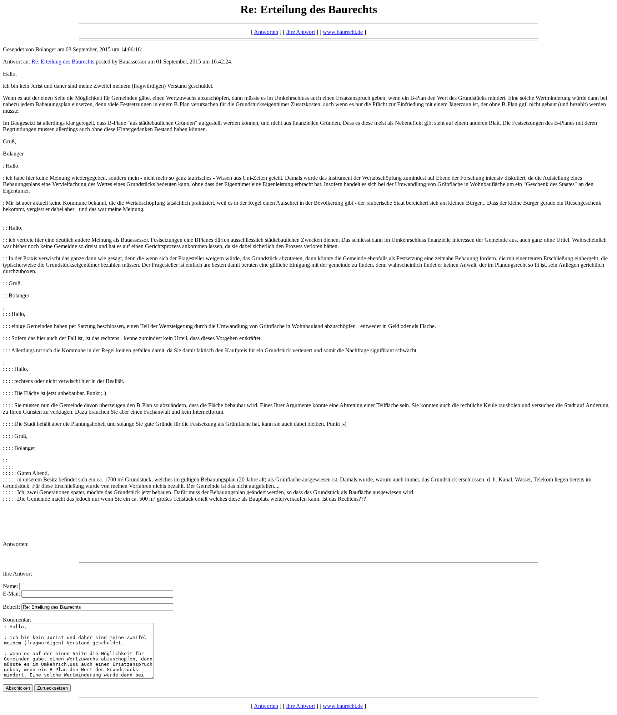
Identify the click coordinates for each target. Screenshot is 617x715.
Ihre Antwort (300, 32)
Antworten (266, 32)
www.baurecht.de (343, 32)
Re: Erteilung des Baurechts (62, 61)
